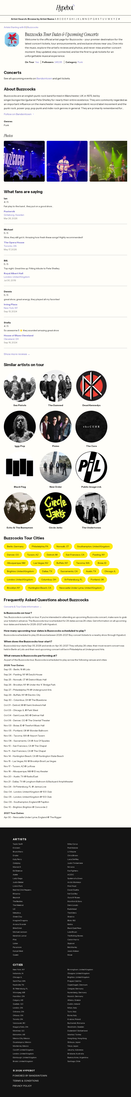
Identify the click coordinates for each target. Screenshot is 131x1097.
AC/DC (70, 874)
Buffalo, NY (62, 563)
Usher (15, 943)
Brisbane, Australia (75, 1053)
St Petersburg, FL (73, 579)
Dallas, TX (47, 571)
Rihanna (16, 893)
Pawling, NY (99, 554)
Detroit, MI (52, 554)
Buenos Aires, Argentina (77, 1057)
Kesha (70, 924)
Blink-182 (71, 920)
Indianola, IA (18, 973)
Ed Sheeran (18, 871)
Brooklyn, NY (13, 587)
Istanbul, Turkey (74, 1034)
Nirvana (70, 867)
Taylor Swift (18, 844)
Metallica (17, 913)
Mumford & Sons (74, 901)
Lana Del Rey (73, 859)
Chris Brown (72, 855)
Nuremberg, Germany (77, 992)
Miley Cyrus (72, 844)
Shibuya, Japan (74, 1042)
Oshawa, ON (18, 1011)
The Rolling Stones (75, 936)
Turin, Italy (71, 1011)
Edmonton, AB (19, 1034)
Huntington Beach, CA (39, 587)
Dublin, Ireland (73, 1004)
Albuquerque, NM (16, 563)
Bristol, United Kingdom (23, 1061)
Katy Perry (17, 859)
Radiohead (72, 909)
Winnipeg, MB (19, 992)
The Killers (71, 913)
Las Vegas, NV (41, 563)
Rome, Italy (72, 1015)
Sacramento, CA (69, 571)
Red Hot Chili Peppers (22, 890)
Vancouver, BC (19, 1023)
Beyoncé (16, 897)
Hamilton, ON (19, 996)
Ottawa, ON (18, 1015)
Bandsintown (44, 78)
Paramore (17, 947)
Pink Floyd (71, 886)
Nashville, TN (18, 985)
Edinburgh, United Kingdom (25, 1057)
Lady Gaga (17, 878)
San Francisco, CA (75, 554)
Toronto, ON (10, 246)
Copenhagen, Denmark (77, 985)
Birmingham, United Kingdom (80, 969)
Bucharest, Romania (76, 1023)
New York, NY (11, 308)
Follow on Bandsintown (17, 114)
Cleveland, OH (11, 339)
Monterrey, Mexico (21, 1046)
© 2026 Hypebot (24, 1070)
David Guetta (73, 890)
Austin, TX (91, 571)
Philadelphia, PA (40, 546)
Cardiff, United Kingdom (23, 1050)
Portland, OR (97, 579)
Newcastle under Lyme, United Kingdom (80, 587)
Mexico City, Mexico (21, 1038)
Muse (69, 955)
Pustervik (9, 211)
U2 (14, 909)
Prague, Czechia (74, 981)
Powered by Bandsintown (30, 1075)
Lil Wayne (71, 851)
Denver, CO (13, 554)
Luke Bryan (72, 932)
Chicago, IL (110, 571)
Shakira (70, 916)
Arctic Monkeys (74, 882)
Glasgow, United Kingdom (78, 973)
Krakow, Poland (74, 1019)
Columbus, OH (48, 579)
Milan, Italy (72, 1008)
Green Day (17, 916)
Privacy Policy (22, 1085)
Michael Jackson (20, 932)
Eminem (16, 848)
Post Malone (72, 848)
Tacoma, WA (82, 563)
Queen (16, 955)
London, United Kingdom (17, 276)
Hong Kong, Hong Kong (77, 1038)
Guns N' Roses (73, 897)
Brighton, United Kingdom (20, 571)
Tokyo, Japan (72, 1046)
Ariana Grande (19, 924)
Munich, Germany (75, 996)
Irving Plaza (10, 304)
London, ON (18, 1008)
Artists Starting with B (15, 27)
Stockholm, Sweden (75, 1027)
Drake (15, 855)
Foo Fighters (72, 871)
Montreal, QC (18, 1030)
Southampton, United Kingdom (93, 546)
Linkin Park (18, 886)
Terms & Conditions (26, 1080)
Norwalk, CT (63, 546)
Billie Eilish (17, 928)
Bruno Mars (18, 851)
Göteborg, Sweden (14, 214)
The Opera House (14, 242)
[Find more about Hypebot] (65, 7)
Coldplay (16, 863)
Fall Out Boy (72, 893)
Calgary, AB (18, 1000)
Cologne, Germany (75, 988)
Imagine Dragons (20, 920)
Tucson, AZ (33, 554)
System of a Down (74, 878)
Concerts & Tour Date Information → (23, 606)
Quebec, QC (18, 1004)
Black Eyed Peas (74, 928)
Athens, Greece (74, 1000)
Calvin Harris (73, 939)
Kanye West (18, 951)
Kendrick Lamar (20, 936)
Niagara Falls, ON (20, 1027)
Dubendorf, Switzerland (77, 1030)
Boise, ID (102, 563)
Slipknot (70, 943)
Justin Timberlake (75, 863)
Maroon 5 (17, 867)
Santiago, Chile (73, 1061)
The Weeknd (18, 905)
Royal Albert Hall (13, 273)
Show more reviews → (17, 354)
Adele (15, 874)
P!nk (15, 939)
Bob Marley (72, 947)
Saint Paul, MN (19, 981)
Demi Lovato (72, 905)
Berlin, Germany (15, 546)
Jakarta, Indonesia (75, 1050)
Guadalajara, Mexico (22, 1042)
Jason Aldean (73, 951)
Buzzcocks (32, 27)
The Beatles (18, 901)
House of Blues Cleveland (18, 335)
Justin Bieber (18, 882)
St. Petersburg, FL (20, 988)
